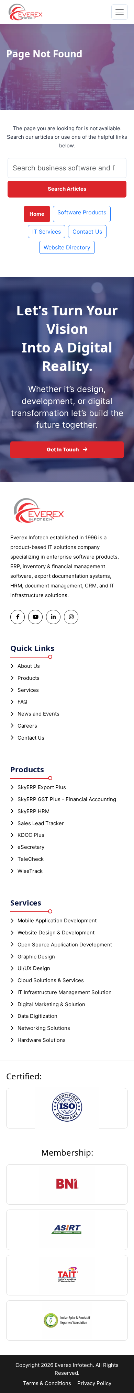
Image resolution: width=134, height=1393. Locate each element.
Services (28, 690)
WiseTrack (30, 871)
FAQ (22, 701)
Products (29, 678)
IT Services (46, 231)
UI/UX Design (34, 968)
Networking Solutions (44, 1028)
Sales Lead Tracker (41, 823)
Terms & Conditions (47, 1383)
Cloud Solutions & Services (51, 980)
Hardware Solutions (42, 1040)
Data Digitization (37, 1016)
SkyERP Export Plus (42, 787)
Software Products (81, 212)
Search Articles (67, 189)
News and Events (38, 713)
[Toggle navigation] (119, 12)
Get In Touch (63, 449)
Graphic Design (36, 956)
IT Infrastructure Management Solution (65, 992)
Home (37, 214)
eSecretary (31, 847)
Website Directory (67, 247)
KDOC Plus (31, 835)
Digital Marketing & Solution (51, 1004)
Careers (27, 725)
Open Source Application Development (65, 944)
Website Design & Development (56, 932)
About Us (29, 666)
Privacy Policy (94, 1383)
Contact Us (87, 231)
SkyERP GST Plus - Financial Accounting (67, 799)
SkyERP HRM (33, 811)
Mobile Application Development (57, 920)
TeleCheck (31, 859)
